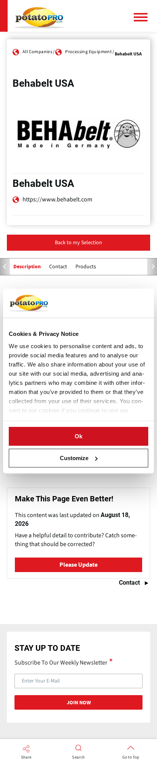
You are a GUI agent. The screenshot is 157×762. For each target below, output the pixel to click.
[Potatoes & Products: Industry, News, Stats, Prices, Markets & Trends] (39, 16)
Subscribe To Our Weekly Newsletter (60, 662)
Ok (78, 436)
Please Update (78, 565)
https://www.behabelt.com (57, 199)
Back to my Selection (78, 242)
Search (78, 757)
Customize (74, 458)
